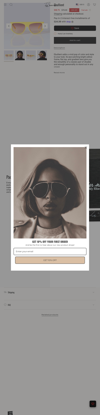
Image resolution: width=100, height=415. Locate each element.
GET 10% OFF (50, 260)
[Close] (86, 147)
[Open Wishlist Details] (93, 404)
